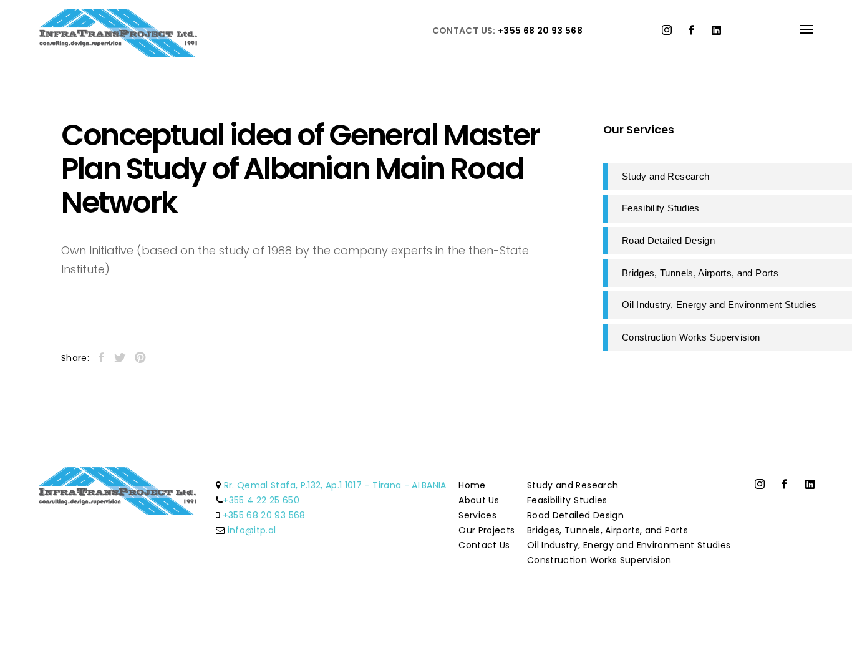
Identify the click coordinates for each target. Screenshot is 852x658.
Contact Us (484, 545)
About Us (478, 500)
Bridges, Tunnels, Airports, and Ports (607, 530)
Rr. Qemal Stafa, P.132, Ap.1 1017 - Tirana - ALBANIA (335, 485)
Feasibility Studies (567, 500)
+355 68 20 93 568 (264, 515)
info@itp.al (252, 530)
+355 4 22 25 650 (261, 500)
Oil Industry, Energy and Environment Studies (628, 545)
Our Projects (486, 530)
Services (477, 515)
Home (471, 485)
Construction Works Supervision (599, 560)
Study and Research (572, 485)
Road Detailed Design (575, 515)
